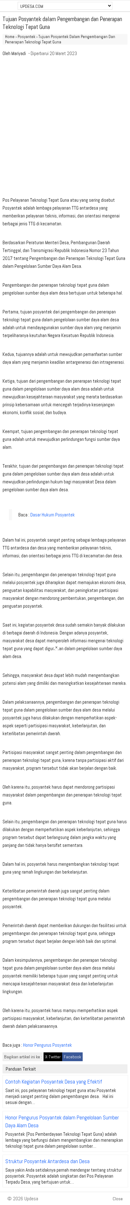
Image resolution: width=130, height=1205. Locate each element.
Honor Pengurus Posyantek (47, 1045)
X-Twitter (53, 1057)
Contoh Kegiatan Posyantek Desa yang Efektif (53, 1081)
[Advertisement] (65, 128)
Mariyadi (18, 53)
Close (118, 1199)
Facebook (72, 1057)
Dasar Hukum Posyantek (52, 515)
